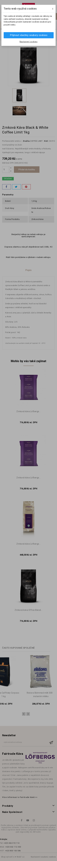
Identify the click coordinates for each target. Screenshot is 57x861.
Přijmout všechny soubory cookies (28, 35)
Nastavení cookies (29, 42)
